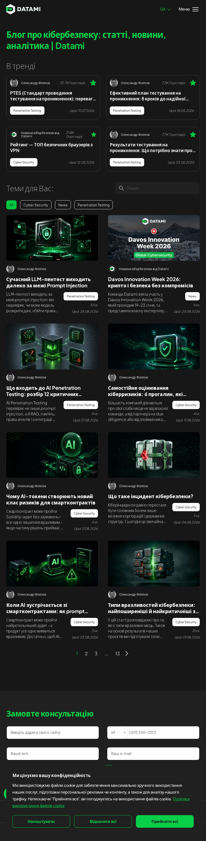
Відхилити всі (103, 821)
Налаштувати (41, 821)
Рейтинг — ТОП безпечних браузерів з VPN (51, 147)
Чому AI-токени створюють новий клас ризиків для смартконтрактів (50, 499)
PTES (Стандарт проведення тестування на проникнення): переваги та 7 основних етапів (52, 95)
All (11, 205)
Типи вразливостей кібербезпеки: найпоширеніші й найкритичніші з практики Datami (151, 611)
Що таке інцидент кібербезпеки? (150, 496)
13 (117, 653)
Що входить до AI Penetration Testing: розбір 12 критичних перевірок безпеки (43, 393)
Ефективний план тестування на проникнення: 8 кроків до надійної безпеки (148, 95)
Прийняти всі (164, 821)
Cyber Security (23, 162)
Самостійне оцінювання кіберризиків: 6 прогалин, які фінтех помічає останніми (145, 393)
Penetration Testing (27, 110)
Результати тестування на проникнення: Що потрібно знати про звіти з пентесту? (151, 147)
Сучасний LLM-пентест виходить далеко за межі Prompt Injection (48, 282)
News (63, 205)
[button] (118, 733)
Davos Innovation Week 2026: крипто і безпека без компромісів (150, 282)
